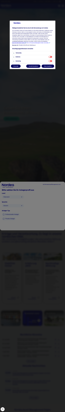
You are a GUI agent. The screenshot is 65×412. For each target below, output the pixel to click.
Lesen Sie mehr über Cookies (18, 42)
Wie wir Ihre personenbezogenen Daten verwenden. (37, 42)
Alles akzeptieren (48, 66)
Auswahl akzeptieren (33, 66)
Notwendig (15, 66)
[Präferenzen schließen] (3, 409)
